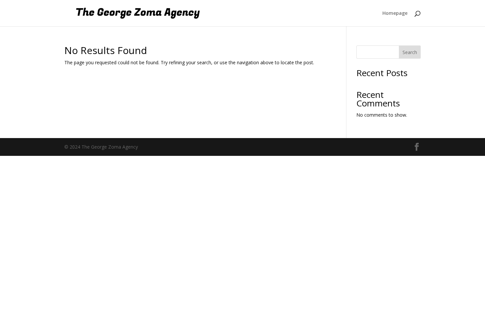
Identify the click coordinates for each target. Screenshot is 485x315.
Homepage (394, 13)
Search (410, 52)
